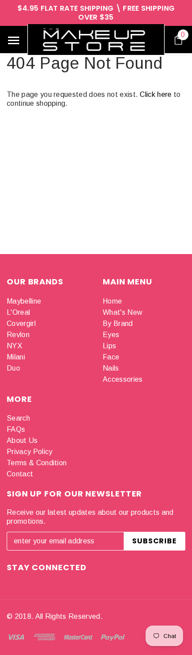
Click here (157, 94)
